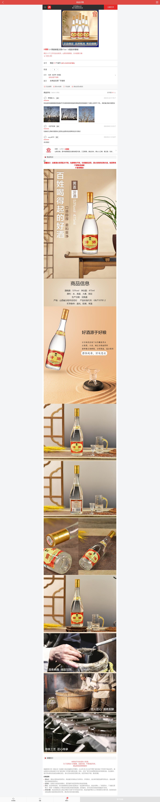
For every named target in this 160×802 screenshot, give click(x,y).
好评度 (111, 92)
